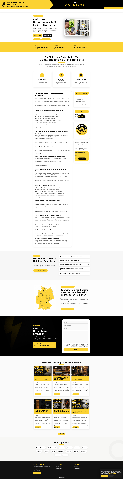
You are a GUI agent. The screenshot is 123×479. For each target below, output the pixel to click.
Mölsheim (76, 451)
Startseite (76, 466)
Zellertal (53, 451)
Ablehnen (111, 475)
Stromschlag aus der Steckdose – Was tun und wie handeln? (42, 378)
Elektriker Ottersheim (40, 447)
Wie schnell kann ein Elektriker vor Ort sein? (69, 260)
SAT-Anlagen (58, 471)
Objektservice (55, 10)
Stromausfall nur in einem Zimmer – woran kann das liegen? (41, 412)
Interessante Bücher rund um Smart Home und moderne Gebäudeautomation (61, 378)
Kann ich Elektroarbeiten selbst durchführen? (70, 273)
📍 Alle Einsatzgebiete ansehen (67, 308)
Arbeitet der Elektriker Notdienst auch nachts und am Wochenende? (71, 269)
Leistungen (48, 10)
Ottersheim (62, 447)
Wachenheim (60, 451)
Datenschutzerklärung (112, 473)
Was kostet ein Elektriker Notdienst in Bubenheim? (71, 256)
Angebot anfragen (47, 35)
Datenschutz (76, 471)
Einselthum (84, 447)
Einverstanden (104, 475)
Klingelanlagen (59, 466)
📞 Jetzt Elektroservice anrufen (40, 270)
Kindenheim (68, 451)
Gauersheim (57, 454)
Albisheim (47, 451)
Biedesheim (39, 451)
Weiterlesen (37, 394)
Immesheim (69, 447)
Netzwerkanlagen (59, 468)
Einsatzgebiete (63, 10)
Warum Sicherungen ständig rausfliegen (79, 412)
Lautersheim (83, 451)
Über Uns (75, 10)
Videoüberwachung (59, 470)
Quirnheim (65, 454)
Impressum (76, 470)
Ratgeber (70, 10)
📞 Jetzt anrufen (37, 35)
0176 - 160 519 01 (75, 4)
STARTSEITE (42, 10)
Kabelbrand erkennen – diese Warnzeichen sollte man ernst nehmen (61, 412)
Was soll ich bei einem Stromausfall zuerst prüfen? (71, 264)
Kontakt (81, 10)
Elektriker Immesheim (52, 447)
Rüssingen (77, 447)
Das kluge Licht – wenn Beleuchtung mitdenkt (78, 378)
